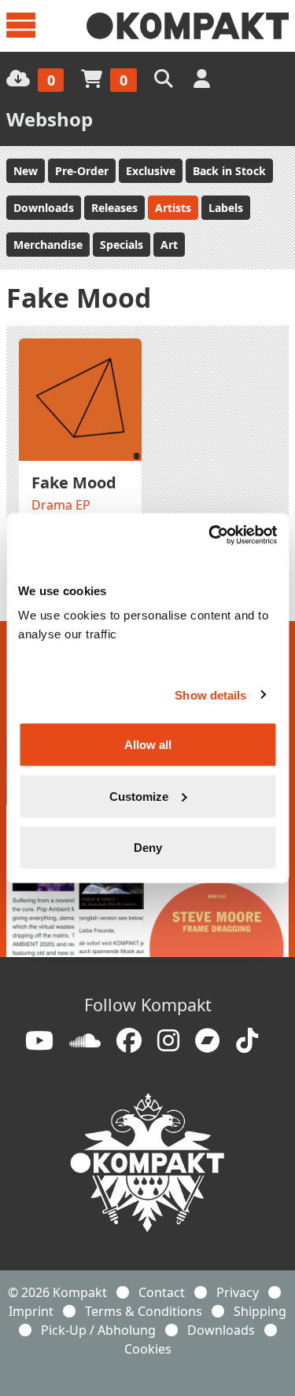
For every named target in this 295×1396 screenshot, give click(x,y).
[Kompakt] (188, 26)
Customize (138, 795)
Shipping (260, 1311)
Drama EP (60, 504)
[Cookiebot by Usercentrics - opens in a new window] (210, 535)
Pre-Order (82, 170)
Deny (148, 847)
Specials (121, 244)
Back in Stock (229, 170)
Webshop (49, 119)
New (25, 170)
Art (169, 244)
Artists (173, 207)
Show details (210, 694)
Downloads (43, 207)
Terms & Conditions (143, 1311)
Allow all (147, 744)
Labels (225, 207)
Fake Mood (73, 482)
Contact (161, 1292)
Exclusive (150, 170)
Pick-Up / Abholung (98, 1330)
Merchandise (48, 244)
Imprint (31, 1311)
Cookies (147, 1349)
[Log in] (203, 78)
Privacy (237, 1292)
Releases (114, 207)
